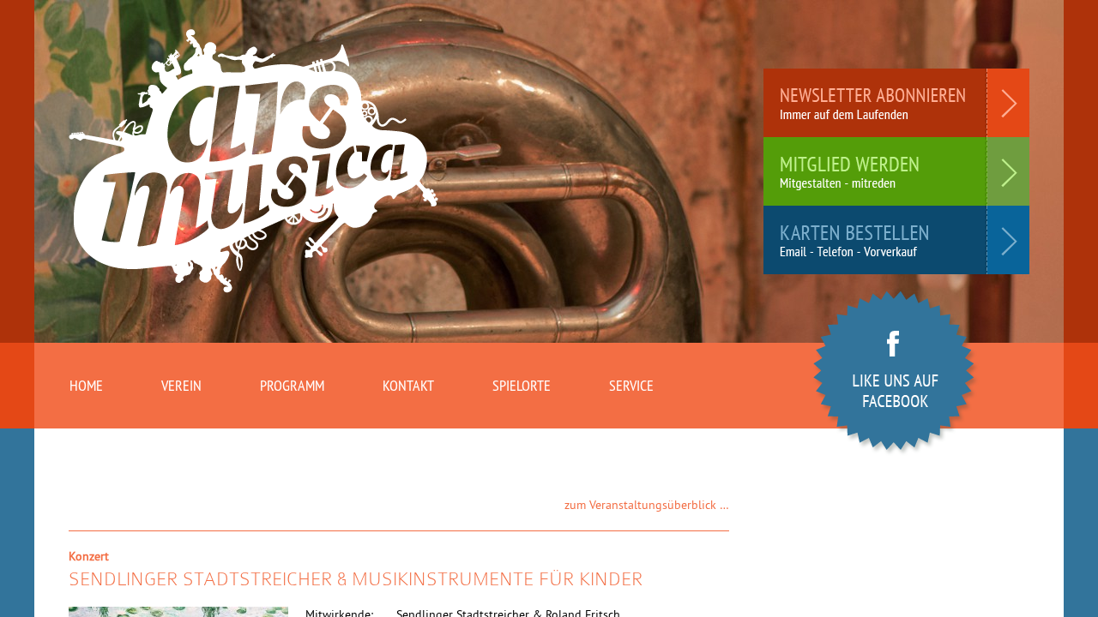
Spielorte (521, 385)
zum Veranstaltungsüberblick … (646, 504)
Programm (292, 385)
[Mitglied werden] (896, 171)
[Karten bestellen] (896, 240)
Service (631, 385)
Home (86, 385)
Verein (181, 385)
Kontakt (408, 385)
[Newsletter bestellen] (896, 103)
